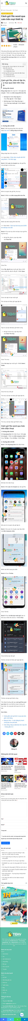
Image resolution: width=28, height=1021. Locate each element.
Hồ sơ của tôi (6, 966)
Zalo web (6, 130)
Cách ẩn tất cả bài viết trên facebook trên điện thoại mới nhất (7, 768)
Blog (4, 987)
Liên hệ (4, 992)
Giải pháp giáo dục (7, 980)
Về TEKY (5, 977)
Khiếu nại (5, 990)
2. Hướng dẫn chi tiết (10, 71)
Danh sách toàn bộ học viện (9, 1014)
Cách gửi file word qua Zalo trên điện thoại (13, 73)
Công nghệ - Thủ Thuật (12, 10)
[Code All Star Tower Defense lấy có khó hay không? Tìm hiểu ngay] (21, 778)
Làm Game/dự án (7, 959)
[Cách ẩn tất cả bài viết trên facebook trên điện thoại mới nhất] (7, 761)
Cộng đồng (5, 961)
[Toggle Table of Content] (23, 64)
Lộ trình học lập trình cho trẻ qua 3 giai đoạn (13, 860)
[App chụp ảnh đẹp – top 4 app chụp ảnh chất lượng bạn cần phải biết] (7, 778)
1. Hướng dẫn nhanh (9, 69)
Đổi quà (4, 964)
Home (3, 10)
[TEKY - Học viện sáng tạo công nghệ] (10, 3)
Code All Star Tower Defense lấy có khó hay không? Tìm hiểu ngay (21, 785)
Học (4, 956)
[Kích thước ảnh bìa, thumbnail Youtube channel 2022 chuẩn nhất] (21, 761)
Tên (2, 819)
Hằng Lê (5, 22)
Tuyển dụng (5, 985)
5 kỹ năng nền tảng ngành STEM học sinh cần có (14, 867)
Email (3, 824)
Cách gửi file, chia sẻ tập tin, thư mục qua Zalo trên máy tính (13, 67)
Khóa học (5, 982)
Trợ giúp (5, 969)
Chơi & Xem (5, 953)
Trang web (3, 830)
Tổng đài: (5, 1001)
